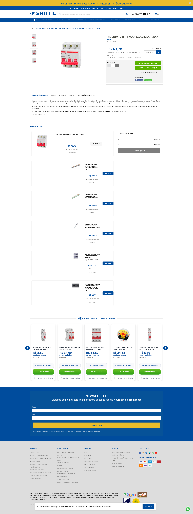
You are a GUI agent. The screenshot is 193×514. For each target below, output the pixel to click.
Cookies (59, 465)
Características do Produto (62, 95)
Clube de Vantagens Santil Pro (38, 475)
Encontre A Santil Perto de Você (39, 455)
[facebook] (140, 452)
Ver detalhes (49, 378)
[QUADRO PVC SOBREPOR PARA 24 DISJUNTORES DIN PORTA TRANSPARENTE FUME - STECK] (76, 263)
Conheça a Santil (35, 452)
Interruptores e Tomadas (98, 20)
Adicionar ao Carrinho (148, 63)
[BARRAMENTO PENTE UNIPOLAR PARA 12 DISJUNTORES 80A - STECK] (76, 233)
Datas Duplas (88, 458)
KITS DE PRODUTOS (115, 20)
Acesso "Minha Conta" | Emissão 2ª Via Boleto (68, 459)
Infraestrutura (130, 20)
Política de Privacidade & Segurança (67, 482)
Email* (34, 414)
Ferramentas (155, 20)
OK (159, 52)
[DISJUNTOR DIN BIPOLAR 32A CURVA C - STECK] (70, 335)
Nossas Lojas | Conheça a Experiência (41, 458)
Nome (34, 407)
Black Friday (87, 455)
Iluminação (70, 20)
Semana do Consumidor (91, 461)
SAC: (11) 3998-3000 (117, 463)
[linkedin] (146, 452)
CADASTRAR (97, 425)
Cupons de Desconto (90, 470)
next (165, 348)
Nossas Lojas (118, 8)
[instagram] (143, 452)
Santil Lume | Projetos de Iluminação (40, 472)
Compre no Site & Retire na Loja (66, 473)
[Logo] (43, 14)
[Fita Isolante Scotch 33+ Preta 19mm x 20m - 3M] (123, 335)
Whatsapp (101, 8)
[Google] (130, 495)
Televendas (80, 8)
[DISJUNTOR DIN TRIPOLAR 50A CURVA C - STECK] (96, 335)
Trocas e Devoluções (63, 479)
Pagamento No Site (62, 476)
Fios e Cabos (82, 20)
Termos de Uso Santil (63, 462)
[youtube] (156, 452)
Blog (85, 452)
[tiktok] (149, 452)
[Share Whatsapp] (148, 80)
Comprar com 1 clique (148, 68)
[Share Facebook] (139, 80)
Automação (143, 20)
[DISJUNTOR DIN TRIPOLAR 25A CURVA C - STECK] (42, 143)
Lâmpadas (60, 20)
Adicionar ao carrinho (43, 366)
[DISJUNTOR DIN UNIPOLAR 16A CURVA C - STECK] (43, 335)
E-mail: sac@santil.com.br (119, 466)
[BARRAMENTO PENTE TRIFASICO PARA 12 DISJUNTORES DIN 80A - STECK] (76, 203)
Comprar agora (43, 372)
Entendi (148, 506)
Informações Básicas (40, 95)
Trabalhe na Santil (35, 461)
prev (27, 348)
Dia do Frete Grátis (89, 464)
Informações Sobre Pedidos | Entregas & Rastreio (65, 470)
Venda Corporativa (35, 478)
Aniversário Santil (89, 467)
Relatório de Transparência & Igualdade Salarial (38, 466)
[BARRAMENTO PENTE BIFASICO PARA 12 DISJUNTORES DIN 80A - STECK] (76, 173)
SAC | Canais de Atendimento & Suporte (66, 454)
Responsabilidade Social (37, 469)
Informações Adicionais (86, 95)
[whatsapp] (153, 452)
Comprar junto (139, 151)
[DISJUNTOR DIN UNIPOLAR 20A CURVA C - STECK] (150, 335)
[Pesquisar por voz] (60, 14)
